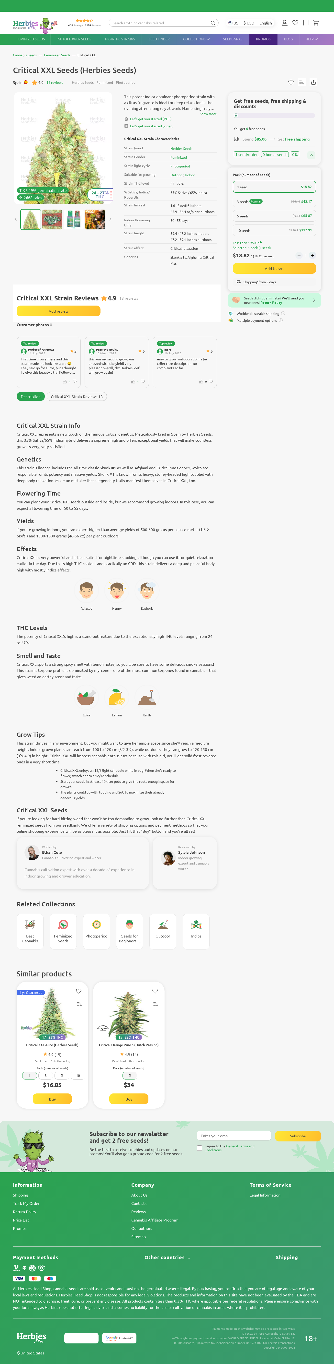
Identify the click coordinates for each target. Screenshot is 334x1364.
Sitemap (138, 1236)
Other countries (165, 1257)
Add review (58, 310)
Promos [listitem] (263, 39)
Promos (19, 1228)
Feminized (178, 157)
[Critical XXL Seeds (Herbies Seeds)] (63, 148)
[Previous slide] (16, 219)
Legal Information (265, 1194)
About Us (139, 1194)
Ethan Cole (52, 852)
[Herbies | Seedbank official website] (36, 25)
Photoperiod (180, 166)
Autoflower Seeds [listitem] (74, 39)
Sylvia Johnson (191, 852)
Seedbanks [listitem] (233, 39)
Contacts (138, 1203)
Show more (208, 113)
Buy (52, 1099)
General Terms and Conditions (230, 1148)
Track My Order (26, 1203)
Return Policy (24, 1211)
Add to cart (274, 268)
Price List (21, 1219)
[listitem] (286, 23)
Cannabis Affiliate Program (154, 1219)
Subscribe (298, 1136)
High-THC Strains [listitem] (120, 39)
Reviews (138, 1211)
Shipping (20, 1194)
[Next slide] (110, 219)
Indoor (190, 175)
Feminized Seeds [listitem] (30, 39)
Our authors (141, 1228)
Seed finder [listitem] (159, 39)
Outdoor (176, 175)
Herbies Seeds (181, 148)
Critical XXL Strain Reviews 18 (77, 396)
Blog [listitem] (288, 39)
